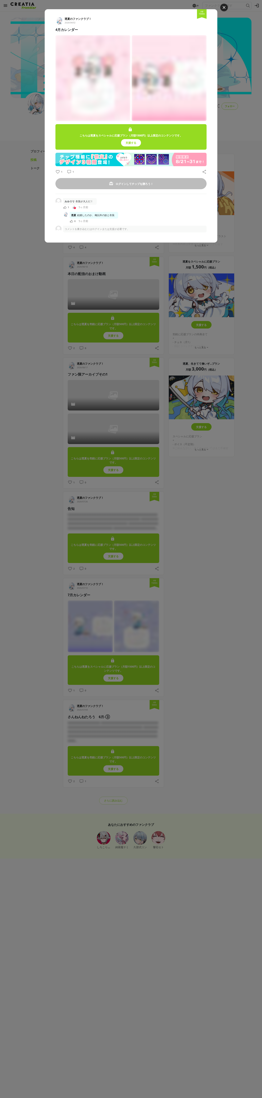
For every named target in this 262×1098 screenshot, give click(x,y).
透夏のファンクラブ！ (78, 19)
